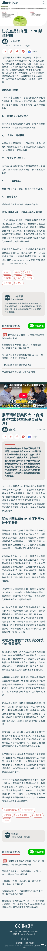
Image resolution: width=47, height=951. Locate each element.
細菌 (18, 272)
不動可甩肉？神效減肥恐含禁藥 (16, 365)
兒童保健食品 (11, 809)
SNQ (7, 272)
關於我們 (19, 943)
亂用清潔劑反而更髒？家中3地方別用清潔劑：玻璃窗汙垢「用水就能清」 (21, 347)
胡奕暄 (12, 429)
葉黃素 (39, 815)
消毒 (30, 277)
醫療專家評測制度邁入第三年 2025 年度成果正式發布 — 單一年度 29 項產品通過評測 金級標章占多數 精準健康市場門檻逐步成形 (23, 904)
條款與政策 (29, 943)
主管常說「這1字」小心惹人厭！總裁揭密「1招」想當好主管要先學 (23, 883)
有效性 (8, 277)
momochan (28, 809)
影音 (7, 820)
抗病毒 (8, 283)
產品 (28, 272)
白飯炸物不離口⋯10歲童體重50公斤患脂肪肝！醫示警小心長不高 (22, 893)
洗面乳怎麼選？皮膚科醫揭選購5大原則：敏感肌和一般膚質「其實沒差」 (22, 357)
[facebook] (22, 939)
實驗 (20, 283)
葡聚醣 (8, 815)
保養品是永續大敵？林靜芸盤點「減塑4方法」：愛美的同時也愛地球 (21, 873)
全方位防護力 (23, 815)
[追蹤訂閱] (29, 51)
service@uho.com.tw (28, 934)
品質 (20, 277)
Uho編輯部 (14, 41)
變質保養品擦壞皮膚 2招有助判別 (18, 371)
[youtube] (26, 939)
